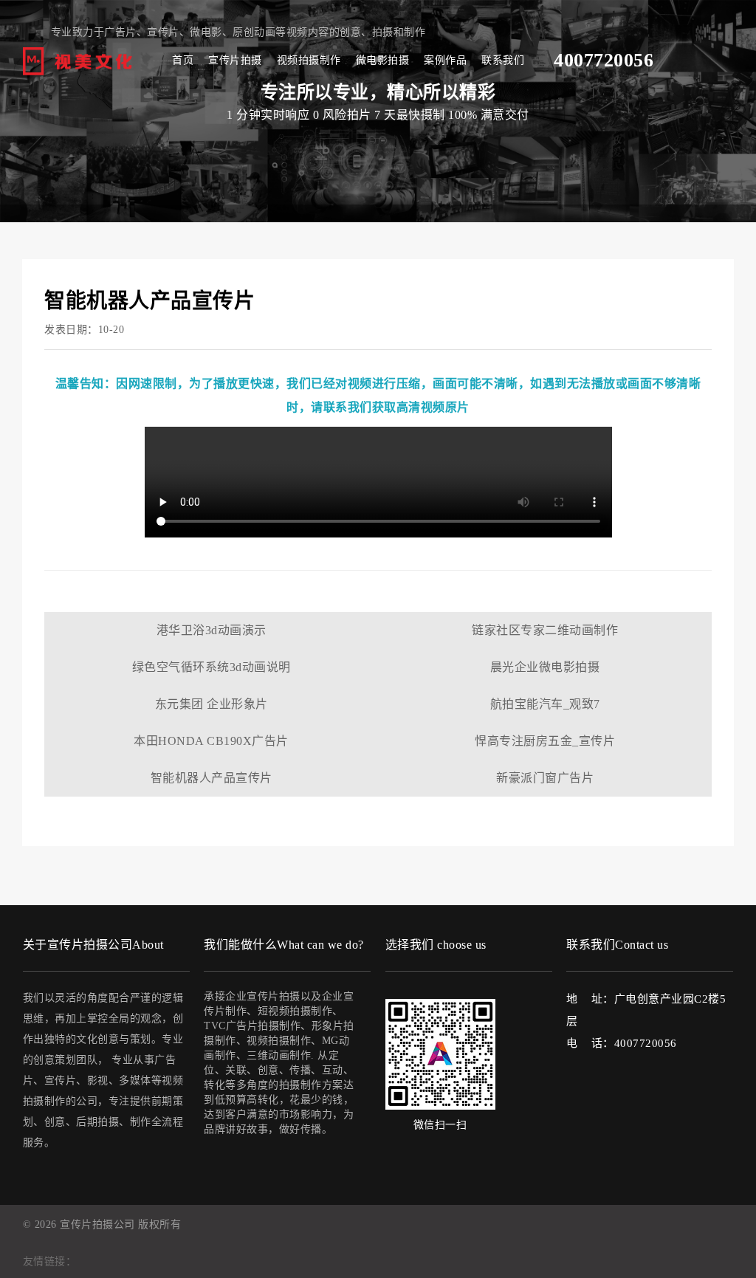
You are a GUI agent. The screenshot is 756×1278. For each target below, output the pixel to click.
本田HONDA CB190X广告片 (211, 741)
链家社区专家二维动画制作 (545, 630)
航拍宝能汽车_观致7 (545, 704)
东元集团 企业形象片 (211, 704)
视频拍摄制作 (309, 60)
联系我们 (502, 60)
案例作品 (445, 60)
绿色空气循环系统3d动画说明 (211, 667)
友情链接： (50, 1261)
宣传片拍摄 (235, 60)
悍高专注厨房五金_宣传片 (545, 741)
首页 (182, 60)
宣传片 (163, 32)
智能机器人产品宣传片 (211, 778)
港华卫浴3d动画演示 (212, 630)
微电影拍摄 (383, 60)
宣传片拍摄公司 (97, 1224)
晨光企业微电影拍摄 (545, 667)
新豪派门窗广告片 (545, 778)
